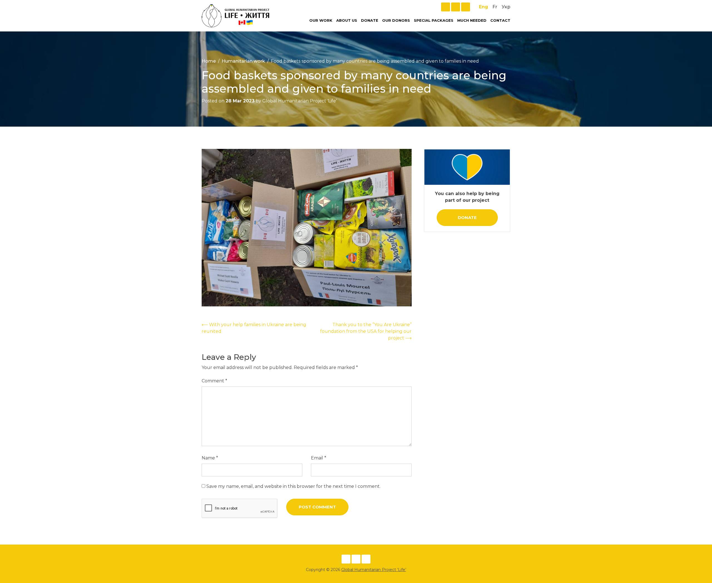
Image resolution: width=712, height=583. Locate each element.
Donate (369, 20)
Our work (320, 20)
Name (210, 458)
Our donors (396, 20)
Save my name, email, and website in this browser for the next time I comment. (293, 486)
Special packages (433, 20)
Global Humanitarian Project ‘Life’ (373, 569)
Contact (500, 20)
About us (346, 20)
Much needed (471, 20)
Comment (214, 380)
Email (318, 458)
